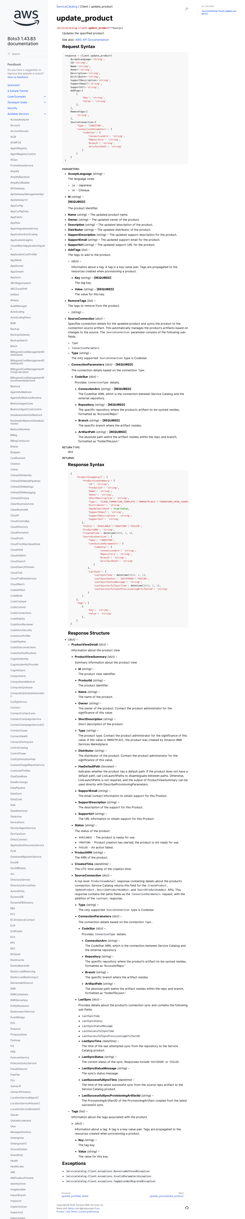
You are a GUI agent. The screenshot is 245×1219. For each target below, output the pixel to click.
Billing (13, 435)
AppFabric (16, 217)
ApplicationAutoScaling (23, 234)
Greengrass (17, 1137)
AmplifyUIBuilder (20, 182)
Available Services (18, 113)
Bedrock (15, 386)
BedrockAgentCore (21, 403)
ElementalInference (21, 982)
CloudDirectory (19, 526)
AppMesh (16, 260)
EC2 (12, 914)
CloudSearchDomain (22, 566)
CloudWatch (17, 584)
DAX (12, 805)
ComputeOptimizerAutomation (27, 695)
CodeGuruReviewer (21, 624)
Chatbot (15, 463)
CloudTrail (16, 572)
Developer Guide (17, 102)
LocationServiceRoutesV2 (25, 1109)
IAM (12, 1172)
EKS (12, 948)
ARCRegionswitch (20, 282)
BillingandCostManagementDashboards (27, 353)
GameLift (15, 1086)
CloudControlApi (19, 521)
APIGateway (17, 188)
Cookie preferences (89, 1211)
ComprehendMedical (22, 681)
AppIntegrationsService (24, 228)
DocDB (14, 862)
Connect (15, 707)
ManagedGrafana (20, 1131)
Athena (14, 300)
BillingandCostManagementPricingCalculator (27, 370)
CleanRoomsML (19, 509)
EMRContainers (19, 994)
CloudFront (16, 538)
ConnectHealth (19, 736)
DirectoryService (20, 879)
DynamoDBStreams (21, 902)
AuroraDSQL (17, 891)
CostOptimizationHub (23, 759)
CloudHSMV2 (18, 555)
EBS (12, 908)
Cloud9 (14, 515)
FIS (12, 1045)
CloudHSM (16, 549)
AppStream (17, 271)
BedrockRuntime (20, 429)
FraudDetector (18, 1068)
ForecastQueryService (23, 1063)
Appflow (15, 222)
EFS (12, 942)
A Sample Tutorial (18, 90)
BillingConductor (20, 440)
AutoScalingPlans (20, 317)
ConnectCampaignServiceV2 (27, 724)
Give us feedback (18, 77)
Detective (16, 816)
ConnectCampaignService (25, 718)
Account (15, 125)
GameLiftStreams (20, 1091)
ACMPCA (15, 142)
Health (14, 1160)
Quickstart (14, 85)
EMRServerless (19, 1000)
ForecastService (19, 1057)
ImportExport (18, 1195)
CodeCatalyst (18, 601)
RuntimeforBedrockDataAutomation (27, 422)
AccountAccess (19, 130)
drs (12, 873)
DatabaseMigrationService (25, 856)
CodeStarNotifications (23, 652)
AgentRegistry (18, 148)
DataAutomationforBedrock (26, 414)
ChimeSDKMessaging (23, 492)
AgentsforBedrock (21, 391)
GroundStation (18, 1149)
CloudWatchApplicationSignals (27, 247)
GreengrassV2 (18, 1143)
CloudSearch (17, 561)
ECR (12, 925)
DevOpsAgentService (23, 827)
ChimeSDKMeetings (22, 486)
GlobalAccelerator (20, 1120)
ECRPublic (16, 931)
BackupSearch (19, 340)
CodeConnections (20, 612)
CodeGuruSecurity (21, 630)
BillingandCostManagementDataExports (27, 362)
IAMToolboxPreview (22, 1177)
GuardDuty (16, 1154)
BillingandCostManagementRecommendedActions (27, 379)
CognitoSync (17, 670)
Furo (97, 1208)
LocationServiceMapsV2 (24, 1097)
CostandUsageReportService (27, 764)
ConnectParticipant (21, 741)
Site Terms (71, 1211)
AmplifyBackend (20, 176)
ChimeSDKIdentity (21, 475)
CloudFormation (19, 532)
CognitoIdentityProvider (24, 664)
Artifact (14, 294)
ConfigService (18, 701)
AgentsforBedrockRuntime (25, 397)
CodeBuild (16, 595)
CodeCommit (18, 607)
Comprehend (18, 675)
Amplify (14, 171)
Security (12, 108)
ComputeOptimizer (21, 687)
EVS (12, 1022)
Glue (13, 1126)
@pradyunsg (86, 1208)
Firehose (15, 1040)
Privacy (60, 1211)
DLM (13, 850)
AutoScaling (17, 311)
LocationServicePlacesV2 (25, 1103)
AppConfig (16, 205)
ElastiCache (17, 959)
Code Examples (17, 96)
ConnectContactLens (22, 713)
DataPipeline (17, 787)
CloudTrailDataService (23, 578)
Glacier (14, 1114)
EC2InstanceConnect (22, 919)
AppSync (15, 277)
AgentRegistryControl (23, 153)
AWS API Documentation (92, 39)
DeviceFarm (17, 822)
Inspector (16, 1200)
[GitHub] (187, 1208)
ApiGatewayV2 (19, 199)
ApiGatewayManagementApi (27, 194)
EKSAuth (15, 954)
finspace (15, 1028)
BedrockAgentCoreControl (25, 409)
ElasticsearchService (22, 1011)
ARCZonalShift (18, 288)
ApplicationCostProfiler (23, 254)
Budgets (15, 452)
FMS (13, 1051)
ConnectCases (18, 730)
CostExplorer (17, 457)
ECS (12, 936)
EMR (13, 988)
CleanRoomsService (22, 503)
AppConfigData (19, 211)
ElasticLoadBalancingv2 (24, 977)
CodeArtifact (17, 589)
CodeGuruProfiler (20, 635)
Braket (14, 446)
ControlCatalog (19, 747)
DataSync (16, 793)
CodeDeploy (17, 618)
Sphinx (71, 1208)
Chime (14, 469)
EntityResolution (19, 1005)
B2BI (13, 323)
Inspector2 (16, 1212)
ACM (13, 136)
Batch (13, 346)
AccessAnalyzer (19, 119)
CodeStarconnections (23, 647)
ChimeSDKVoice (19, 498)
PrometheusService (21, 165)
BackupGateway (20, 334)
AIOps (14, 159)
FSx (12, 1080)
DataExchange (19, 782)
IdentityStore (18, 1183)
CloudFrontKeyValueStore (25, 544)
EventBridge (17, 1017)
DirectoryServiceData (23, 885)
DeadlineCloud (18, 810)
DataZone (16, 799)
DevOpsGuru (17, 833)
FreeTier (15, 1074)
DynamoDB (16, 896)
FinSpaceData (18, 1034)
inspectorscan (18, 1206)
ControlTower (18, 753)
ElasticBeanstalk (19, 965)
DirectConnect (18, 839)
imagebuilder (18, 1189)
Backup (14, 328)
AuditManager (18, 305)
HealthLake (17, 1166)
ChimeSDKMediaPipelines (25, 480)
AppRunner (16, 265)
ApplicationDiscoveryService (27, 845)
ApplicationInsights (21, 239)
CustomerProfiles (20, 770)
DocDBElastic (18, 868)
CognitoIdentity (19, 658)
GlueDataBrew (18, 776)
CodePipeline (18, 641)
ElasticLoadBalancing (22, 971)
